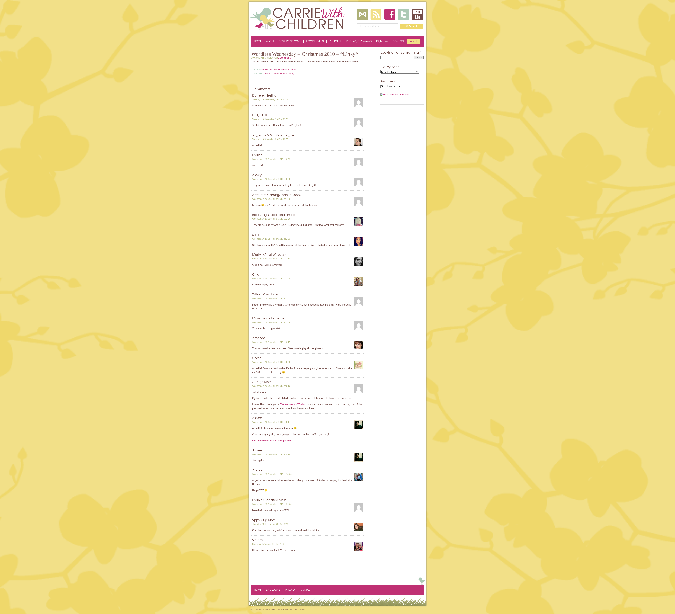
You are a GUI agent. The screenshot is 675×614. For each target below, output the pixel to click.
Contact (398, 41)
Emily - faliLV (261, 115)
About (270, 41)
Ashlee (257, 418)
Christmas (268, 73)
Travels (413, 41)
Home (258, 41)
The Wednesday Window (292, 404)
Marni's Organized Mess (269, 500)
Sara (255, 234)
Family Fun (267, 70)
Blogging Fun (314, 41)
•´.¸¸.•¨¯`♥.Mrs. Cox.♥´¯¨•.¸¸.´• (273, 135)
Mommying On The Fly (268, 318)
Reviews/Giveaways (359, 41)
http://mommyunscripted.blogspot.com (271, 440)
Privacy (290, 590)
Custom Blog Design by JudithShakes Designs (288, 609)
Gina (255, 274)
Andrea (257, 470)
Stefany (257, 540)
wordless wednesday (284, 73)
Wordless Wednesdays (285, 70)
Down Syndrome (290, 41)
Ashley (257, 175)
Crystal (257, 358)
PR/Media (382, 41)
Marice (257, 155)
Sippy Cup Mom (264, 520)
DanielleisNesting (264, 95)
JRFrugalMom (262, 382)
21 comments (284, 58)
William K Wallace (265, 294)
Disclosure (273, 590)
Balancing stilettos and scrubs (273, 214)
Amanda (258, 338)
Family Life (335, 41)
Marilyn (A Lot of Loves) (269, 254)
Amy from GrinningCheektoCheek (276, 195)
